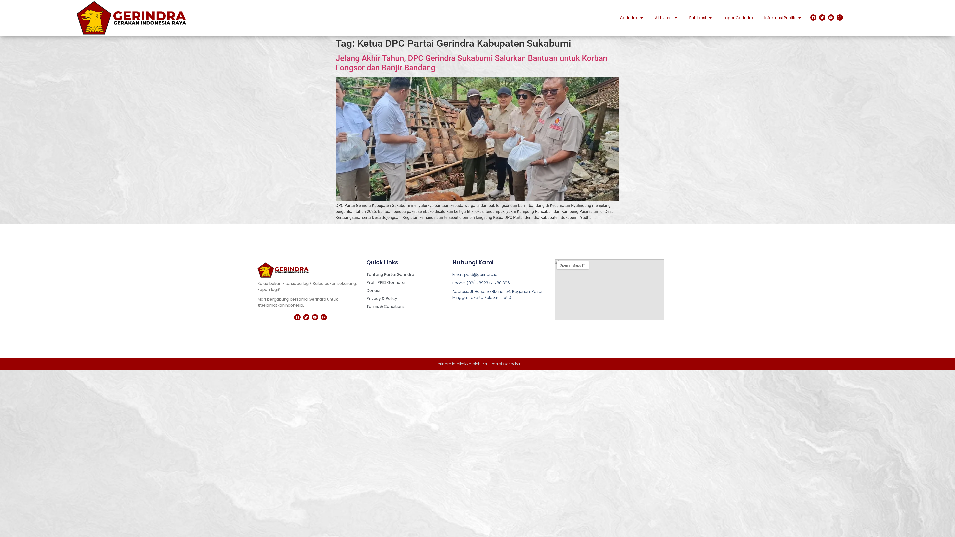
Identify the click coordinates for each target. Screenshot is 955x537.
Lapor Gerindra (738, 18)
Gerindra (628, 18)
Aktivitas (663, 18)
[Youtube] (831, 17)
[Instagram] (840, 17)
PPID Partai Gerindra (501, 364)
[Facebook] (813, 17)
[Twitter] (822, 17)
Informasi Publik (779, 18)
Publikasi (697, 18)
